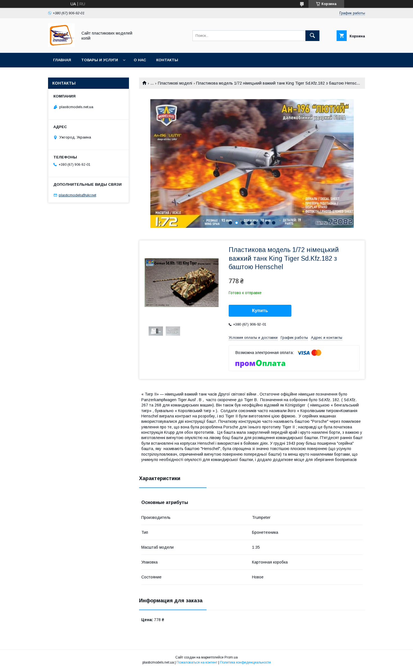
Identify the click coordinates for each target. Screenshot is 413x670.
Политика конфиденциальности (245, 662)
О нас (140, 60)
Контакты (167, 60)
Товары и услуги (99, 60)
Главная (62, 60)
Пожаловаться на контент (196, 662)
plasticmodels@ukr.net (77, 195)
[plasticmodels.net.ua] (61, 45)
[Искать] (312, 35)
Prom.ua (231, 657)
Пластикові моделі (175, 83)
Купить (260, 310)
